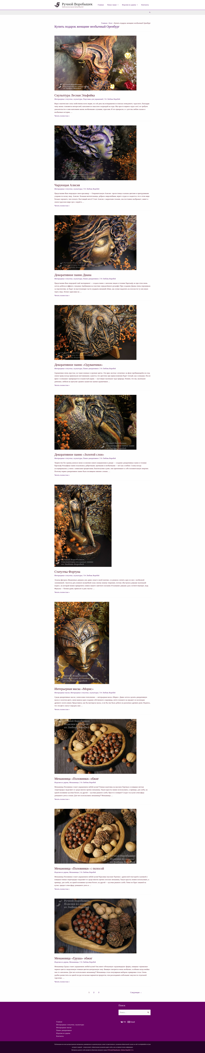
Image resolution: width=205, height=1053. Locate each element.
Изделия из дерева (129, 5)
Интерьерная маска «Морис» (74, 689)
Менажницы (74, 782)
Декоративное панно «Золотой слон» (79, 454)
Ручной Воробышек (77, 4)
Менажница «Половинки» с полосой (79, 868)
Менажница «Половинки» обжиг (76, 778)
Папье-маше (112, 5)
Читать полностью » (62, 116)
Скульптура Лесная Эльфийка (74, 95)
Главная (101, 5)
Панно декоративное (91, 279)
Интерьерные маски (62, 693)
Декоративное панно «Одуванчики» (78, 364)
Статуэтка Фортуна (67, 571)
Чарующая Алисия (67, 185)
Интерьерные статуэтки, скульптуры (68, 99)
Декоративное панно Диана (72, 275)
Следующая (136, 992)
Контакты (145, 5)
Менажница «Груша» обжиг (73, 958)
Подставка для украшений (93, 99)
